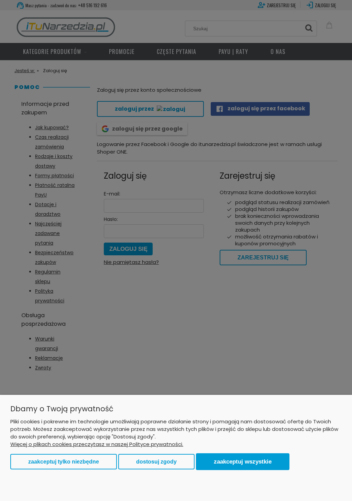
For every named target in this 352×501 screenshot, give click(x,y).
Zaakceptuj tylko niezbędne (63, 462)
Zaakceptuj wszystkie (243, 461)
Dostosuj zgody (156, 462)
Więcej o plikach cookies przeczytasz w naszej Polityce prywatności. (96, 444)
